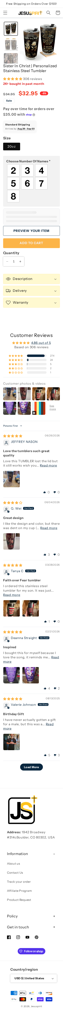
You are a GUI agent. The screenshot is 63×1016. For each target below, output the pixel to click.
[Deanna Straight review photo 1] (11, 675)
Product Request (19, 900)
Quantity (11, 253)
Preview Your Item (31, 231)
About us (13, 863)
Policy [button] (12, 916)
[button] (5, 12)
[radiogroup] (31, 183)
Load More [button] (31, 767)
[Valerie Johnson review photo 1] (11, 742)
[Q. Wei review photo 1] (11, 541)
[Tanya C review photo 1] (11, 608)
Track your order (19, 881)
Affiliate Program (19, 890)
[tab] (11, 29)
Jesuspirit (36, 1006)
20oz (12, 146)
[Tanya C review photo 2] (30, 608)
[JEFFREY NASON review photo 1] (11, 479)
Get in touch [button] (18, 927)
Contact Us (15, 872)
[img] (12, 436)
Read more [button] (48, 465)
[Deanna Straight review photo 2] (30, 675)
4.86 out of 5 (41, 343)
